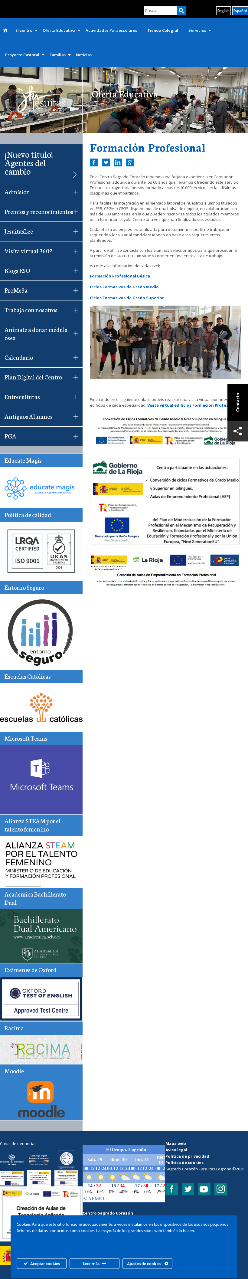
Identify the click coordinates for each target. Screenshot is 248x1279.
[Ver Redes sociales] (237, 431)
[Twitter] (188, 1189)
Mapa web (175, 1143)
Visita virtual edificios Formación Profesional (193, 405)
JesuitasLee (19, 231)
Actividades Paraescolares (111, 30)
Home (5, 30)
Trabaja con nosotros (31, 309)
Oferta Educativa (59, 30)
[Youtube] (204, 1189)
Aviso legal (176, 1150)
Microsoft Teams (26, 738)
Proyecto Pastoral (22, 54)
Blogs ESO (17, 270)
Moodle (14, 1070)
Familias (58, 54)
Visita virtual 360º (28, 250)
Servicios (197, 30)
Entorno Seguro (24, 587)
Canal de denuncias (18, 1143)
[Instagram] (220, 1189)
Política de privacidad (187, 1156)
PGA (10, 435)
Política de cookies (184, 1162)
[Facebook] (171, 1189)
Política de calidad (28, 514)
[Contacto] (237, 402)
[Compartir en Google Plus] (130, 162)
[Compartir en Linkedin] (118, 162)
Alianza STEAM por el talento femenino (32, 824)
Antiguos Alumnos (29, 416)
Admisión (17, 191)
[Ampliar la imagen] (75, 1194)
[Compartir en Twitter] (106, 162)
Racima (14, 1027)
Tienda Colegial (162, 30)
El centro (23, 30)
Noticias (84, 54)
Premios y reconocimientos (39, 211)
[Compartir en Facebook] (94, 162)
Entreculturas (22, 396)
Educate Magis (23, 460)
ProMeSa (16, 290)
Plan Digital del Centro (33, 376)
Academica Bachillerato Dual (35, 898)
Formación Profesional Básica (120, 276)
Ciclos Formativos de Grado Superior (127, 297)
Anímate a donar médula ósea (36, 333)
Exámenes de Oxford (31, 969)
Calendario (19, 357)
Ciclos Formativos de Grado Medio (124, 287)
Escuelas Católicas (28, 676)
